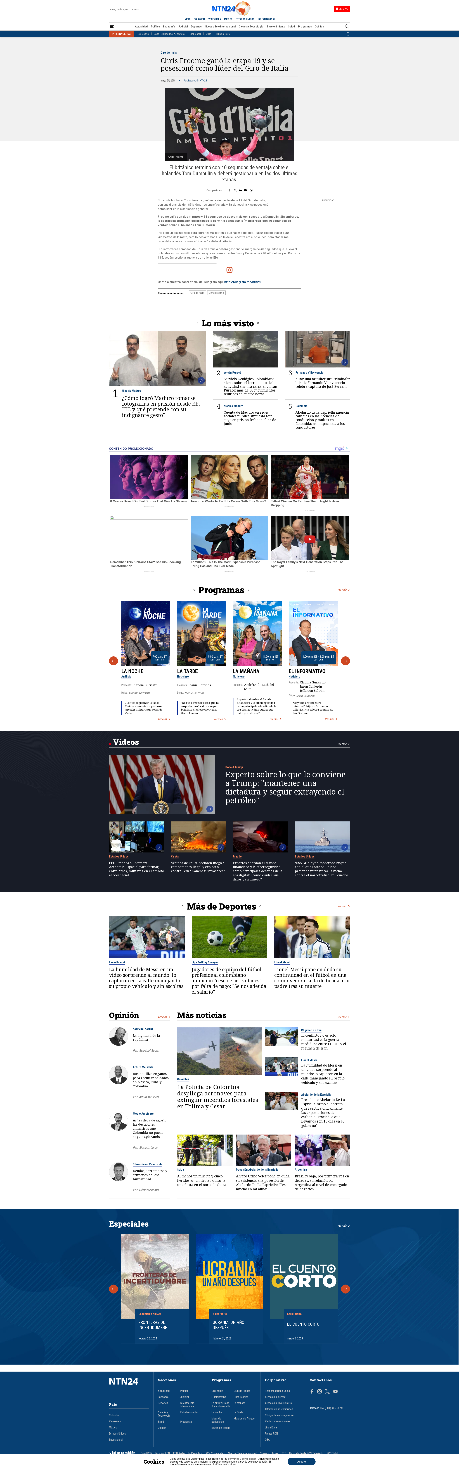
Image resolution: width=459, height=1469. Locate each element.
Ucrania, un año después (228, 1325)
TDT (283, 1453)
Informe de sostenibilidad (279, 1409)
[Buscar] (347, 26)
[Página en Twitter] (327, 1392)
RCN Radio (179, 1453)
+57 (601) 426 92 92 (331, 1408)
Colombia (301, 406)
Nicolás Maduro (131, 390)
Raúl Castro (143, 33)
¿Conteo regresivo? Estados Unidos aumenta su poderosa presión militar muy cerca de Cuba (143, 708)
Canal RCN (146, 1453)
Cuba (208, 33)
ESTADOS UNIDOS (245, 19)
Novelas (264, 1453)
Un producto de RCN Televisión (306, 1453)
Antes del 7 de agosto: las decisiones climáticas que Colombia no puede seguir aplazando (150, 1128)
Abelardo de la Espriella (316, 1094)
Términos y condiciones (242, 1458)
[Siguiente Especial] (345, 1289)
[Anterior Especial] (113, 1289)
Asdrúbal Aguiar (143, 1028)
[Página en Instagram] (319, 1392)
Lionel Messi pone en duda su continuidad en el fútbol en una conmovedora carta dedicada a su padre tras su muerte (312, 978)
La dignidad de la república (146, 1037)
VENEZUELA (214, 19)
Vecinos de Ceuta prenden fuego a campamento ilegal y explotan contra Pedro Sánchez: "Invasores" (198, 867)
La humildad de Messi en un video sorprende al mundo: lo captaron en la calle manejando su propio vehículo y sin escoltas (146, 978)
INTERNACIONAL (266, 19)
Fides (275, 1453)
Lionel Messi (117, 962)
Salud (291, 26)
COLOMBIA (199, 19)
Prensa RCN (271, 1433)
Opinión (319, 26)
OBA (267, 1439)
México (113, 1427)
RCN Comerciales (215, 1453)
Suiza (180, 1169)
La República (195, 1453)
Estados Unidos (119, 856)
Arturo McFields (143, 1067)
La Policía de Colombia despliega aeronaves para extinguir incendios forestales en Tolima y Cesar (217, 1096)
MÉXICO (228, 19)
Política (155, 26)
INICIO (187, 19)
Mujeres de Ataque (244, 1418)
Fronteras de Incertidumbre (152, 1325)
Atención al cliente (275, 1397)
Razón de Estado (221, 1428)
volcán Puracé (232, 372)
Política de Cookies (224, 1464)
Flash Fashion (241, 1397)
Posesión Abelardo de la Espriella (257, 1169)
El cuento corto (303, 1324)
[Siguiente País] (348, 35)
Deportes (196, 26)
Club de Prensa (242, 1391)
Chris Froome (216, 292)
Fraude (237, 856)
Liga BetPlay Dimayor (205, 962)
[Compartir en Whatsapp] (251, 190)
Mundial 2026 (223, 33)
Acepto (301, 1461)
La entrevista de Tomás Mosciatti (221, 1405)
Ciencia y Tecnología (251, 26)
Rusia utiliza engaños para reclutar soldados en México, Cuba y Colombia (151, 1080)
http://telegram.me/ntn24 (242, 282)
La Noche (132, 671)
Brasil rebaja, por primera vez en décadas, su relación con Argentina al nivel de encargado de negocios (322, 1182)
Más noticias (201, 1015)
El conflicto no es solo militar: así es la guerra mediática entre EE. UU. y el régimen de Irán (323, 1041)
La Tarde (187, 671)
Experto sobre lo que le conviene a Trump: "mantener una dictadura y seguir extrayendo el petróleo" (285, 787)
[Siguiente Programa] (345, 660)
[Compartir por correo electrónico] (245, 190)
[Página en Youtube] (335, 1392)
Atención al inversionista (278, 1403)
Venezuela (115, 1421)
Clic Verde (217, 1391)
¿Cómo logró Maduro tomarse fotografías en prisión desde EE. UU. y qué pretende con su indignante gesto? (161, 406)
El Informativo (307, 671)
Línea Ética (271, 1427)
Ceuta (175, 856)
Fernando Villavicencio (309, 372)
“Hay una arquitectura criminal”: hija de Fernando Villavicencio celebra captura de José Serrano (322, 382)
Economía (169, 26)
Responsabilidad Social (277, 1391)
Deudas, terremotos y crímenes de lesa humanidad (150, 1175)
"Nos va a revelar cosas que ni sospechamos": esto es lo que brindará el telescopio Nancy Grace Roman (200, 708)
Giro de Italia (169, 52)
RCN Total (332, 1453)
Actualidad (141, 26)
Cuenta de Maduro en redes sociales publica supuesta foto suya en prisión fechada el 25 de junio (250, 417)
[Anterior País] (348, 32)
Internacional (116, 1439)
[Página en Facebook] (312, 1392)
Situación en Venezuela (147, 1164)
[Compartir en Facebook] (229, 190)
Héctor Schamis (149, 1190)
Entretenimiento (275, 26)
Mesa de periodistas (218, 1420)
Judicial (183, 26)
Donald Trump (234, 767)
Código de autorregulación (279, 1415)
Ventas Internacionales (277, 1421)
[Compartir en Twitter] (235, 190)
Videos (126, 742)
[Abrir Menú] (112, 26)
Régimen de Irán (311, 1030)
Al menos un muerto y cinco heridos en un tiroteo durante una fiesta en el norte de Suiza (201, 1180)
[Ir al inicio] (129, 1387)
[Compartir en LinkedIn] (240, 190)
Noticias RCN (162, 1453)
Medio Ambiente (143, 1113)
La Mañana (246, 671)
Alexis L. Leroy (148, 1147)
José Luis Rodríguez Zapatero (169, 33)
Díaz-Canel (195, 33)
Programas (305, 26)
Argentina (301, 1169)
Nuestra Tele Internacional (220, 26)
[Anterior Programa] (113, 660)
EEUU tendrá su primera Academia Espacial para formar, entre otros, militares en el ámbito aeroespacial (136, 869)
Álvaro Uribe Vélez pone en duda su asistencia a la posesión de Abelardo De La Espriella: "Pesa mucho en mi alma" (263, 1182)
